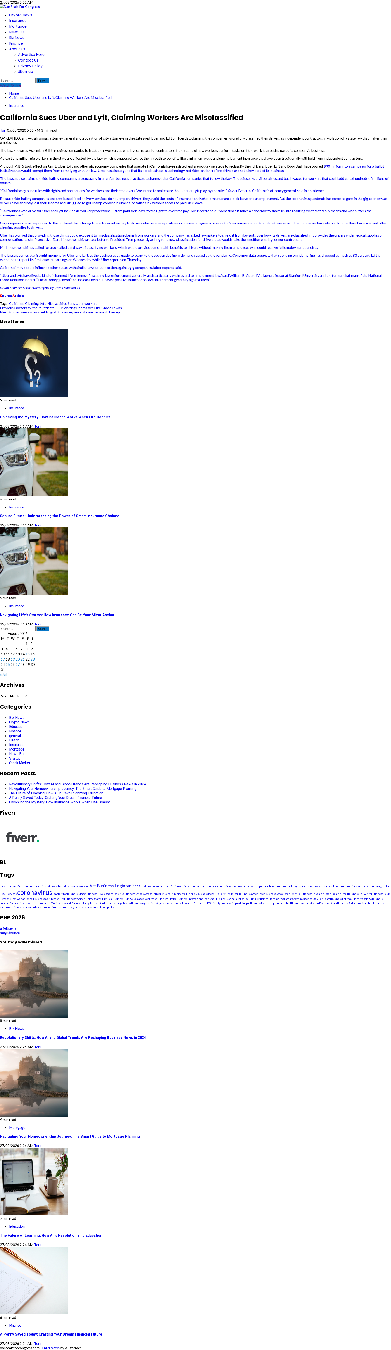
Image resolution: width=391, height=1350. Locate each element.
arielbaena (8, 928)
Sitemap (25, 71)
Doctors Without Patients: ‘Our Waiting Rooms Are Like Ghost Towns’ (61, 308)
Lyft (43, 303)
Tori (3, 130)
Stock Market (19, 763)
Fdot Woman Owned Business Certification (35, 898)
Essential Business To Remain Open (311, 893)
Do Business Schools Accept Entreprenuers (145, 893)
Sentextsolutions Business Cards (18, 907)
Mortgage (18, 26)
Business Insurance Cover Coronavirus (209, 886)
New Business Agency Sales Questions (147, 903)
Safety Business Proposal (227, 903)
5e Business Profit (10, 886)
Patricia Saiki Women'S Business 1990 (191, 903)
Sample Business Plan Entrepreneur (262, 903)
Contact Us (28, 60)
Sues (71, 303)
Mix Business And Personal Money (70, 903)
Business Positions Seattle (351, 886)
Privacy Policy (30, 66)
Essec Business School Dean (274, 893)
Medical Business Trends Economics (30, 903)
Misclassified (56, 303)
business (133, 886)
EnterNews (51, 1347)
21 (23, 659)
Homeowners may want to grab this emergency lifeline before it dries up (60, 312)
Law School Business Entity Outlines (339, 898)
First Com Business (112, 898)
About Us (17, 49)
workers (90, 303)
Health (14, 740)
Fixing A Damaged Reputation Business (146, 898)
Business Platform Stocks (322, 886)
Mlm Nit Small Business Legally (107, 903)
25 (8, 664)
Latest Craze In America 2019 (301, 898)
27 (18, 664)
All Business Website (76, 886)
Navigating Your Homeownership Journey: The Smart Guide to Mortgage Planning (72, 788)
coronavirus (34, 892)
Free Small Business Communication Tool (226, 898)
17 (3, 659)
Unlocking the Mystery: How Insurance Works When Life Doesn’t (55, 417)
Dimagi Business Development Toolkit (99, 893)
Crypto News (20, 15)
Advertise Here (31, 54)
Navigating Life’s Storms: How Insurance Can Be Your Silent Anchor (57, 615)
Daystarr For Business (65, 893)
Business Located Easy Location (289, 886)
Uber (80, 303)
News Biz (16, 32)
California (16, 303)
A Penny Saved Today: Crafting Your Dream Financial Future (55, 798)
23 (33, 659)
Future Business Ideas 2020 (267, 898)
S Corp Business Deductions (345, 903)
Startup (14, 758)
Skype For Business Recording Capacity (92, 907)
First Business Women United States (80, 898)
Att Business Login (107, 885)
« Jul (3, 674)
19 (13, 659)
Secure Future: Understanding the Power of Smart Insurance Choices (59, 516)
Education (16, 727)
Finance (16, 43)
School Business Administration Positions (306, 903)
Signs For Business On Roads (53, 907)
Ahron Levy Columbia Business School (42, 886)
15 (28, 654)
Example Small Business (345, 893)
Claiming (32, 303)
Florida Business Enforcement (186, 898)
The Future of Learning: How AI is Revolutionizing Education (56, 793)
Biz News (16, 37)
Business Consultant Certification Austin (164, 886)
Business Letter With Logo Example (252, 886)
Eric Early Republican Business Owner (236, 893)
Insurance (18, 20)
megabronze (10, 932)
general (15, 736)
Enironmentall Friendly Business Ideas (192, 893)
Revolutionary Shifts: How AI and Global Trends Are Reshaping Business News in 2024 (77, 784)
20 (18, 659)
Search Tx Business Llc (374, 903)
